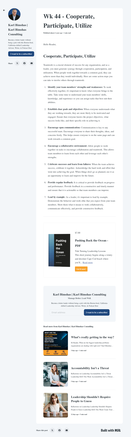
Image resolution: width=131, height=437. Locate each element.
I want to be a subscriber (21, 53)
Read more (88, 262)
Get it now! (81, 269)
